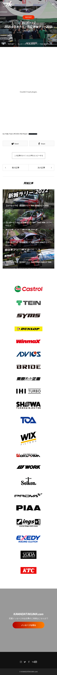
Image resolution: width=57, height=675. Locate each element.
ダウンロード (32, 134)
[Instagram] (21, 661)
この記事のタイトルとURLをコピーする (28, 156)
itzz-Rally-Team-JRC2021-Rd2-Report (15, 134)
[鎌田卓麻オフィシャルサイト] (7, 4)
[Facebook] (29, 661)
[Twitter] (25, 661)
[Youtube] (35, 661)
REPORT (28, 17)
